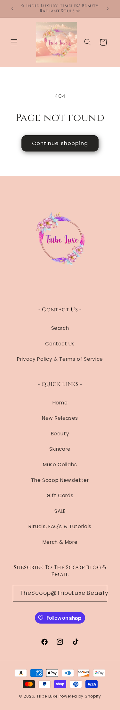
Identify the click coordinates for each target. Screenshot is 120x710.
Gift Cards (60, 495)
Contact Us (60, 343)
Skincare (60, 449)
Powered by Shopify (80, 696)
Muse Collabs (60, 464)
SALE (60, 511)
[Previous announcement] (12, 9)
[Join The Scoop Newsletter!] (99, 593)
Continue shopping (60, 143)
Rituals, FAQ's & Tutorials (60, 526)
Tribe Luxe (47, 696)
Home (60, 402)
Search (60, 328)
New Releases (60, 418)
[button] (14, 42)
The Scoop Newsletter (60, 480)
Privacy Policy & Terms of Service (60, 359)
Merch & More (60, 542)
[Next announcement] (108, 9)
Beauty (60, 433)
